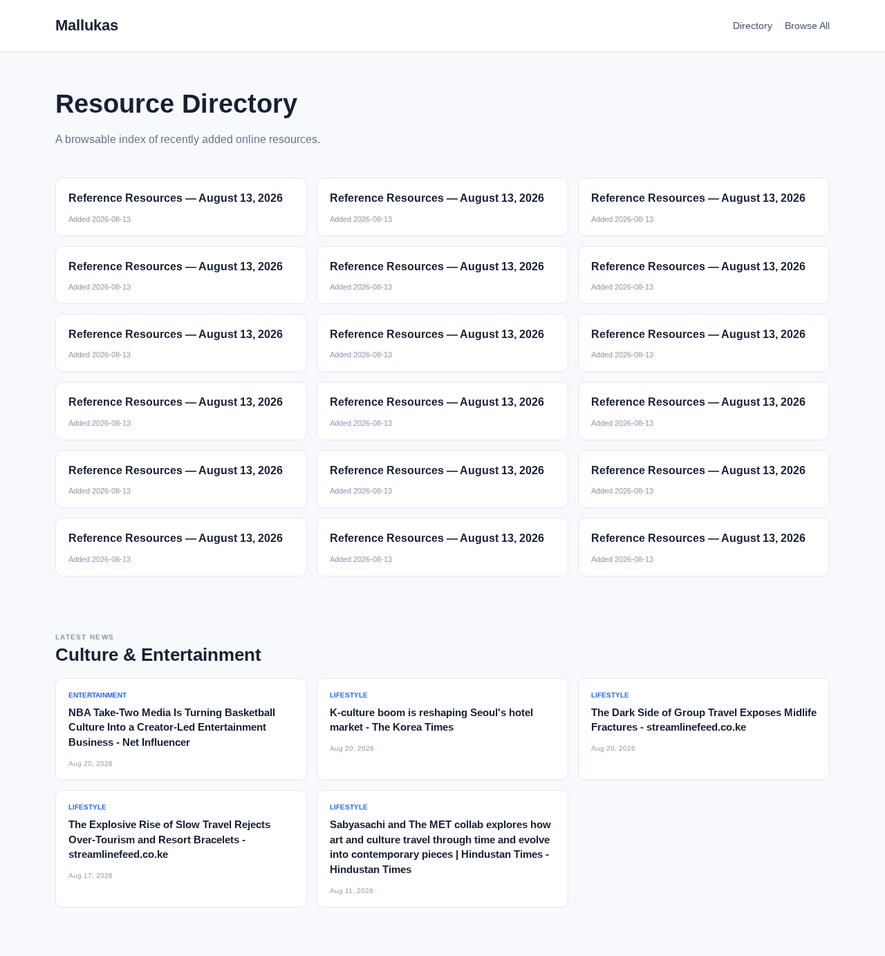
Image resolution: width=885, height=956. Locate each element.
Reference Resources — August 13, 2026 (175, 198)
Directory (752, 25)
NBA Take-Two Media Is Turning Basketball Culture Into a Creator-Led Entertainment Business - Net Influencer (171, 727)
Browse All (807, 25)
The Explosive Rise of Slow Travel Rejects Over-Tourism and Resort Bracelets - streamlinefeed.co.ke (169, 839)
